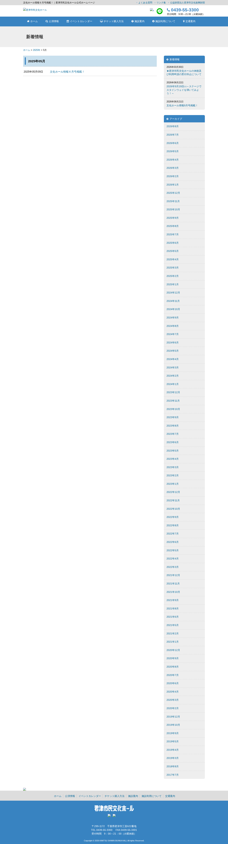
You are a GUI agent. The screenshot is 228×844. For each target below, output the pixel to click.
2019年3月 (173, 758)
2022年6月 (173, 542)
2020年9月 (173, 658)
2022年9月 (173, 517)
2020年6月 (173, 683)
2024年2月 (173, 375)
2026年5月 (173, 151)
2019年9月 (173, 733)
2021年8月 (173, 608)
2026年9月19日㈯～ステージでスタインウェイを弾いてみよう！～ (184, 90)
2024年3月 (173, 367)
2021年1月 (173, 641)
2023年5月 (173, 450)
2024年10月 (173, 309)
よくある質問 (145, 2)
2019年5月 (173, 741)
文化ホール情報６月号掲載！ (67, 71)
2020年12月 (173, 650)
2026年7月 (173, 134)
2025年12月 (173, 192)
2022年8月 (173, 525)
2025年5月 (173, 251)
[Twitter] (110, 816)
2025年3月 (173, 267)
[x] (152, 10)
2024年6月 (173, 342)
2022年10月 (173, 508)
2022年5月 (173, 550)
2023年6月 (173, 442)
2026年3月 (173, 167)
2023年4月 (173, 458)
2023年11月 (173, 400)
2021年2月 (173, 633)
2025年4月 (173, 259)
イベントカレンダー (90, 796)
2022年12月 (173, 492)
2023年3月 (173, 467)
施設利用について (152, 796)
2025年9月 (173, 217)
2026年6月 (173, 143)
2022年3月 (173, 567)
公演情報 (70, 796)
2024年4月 (173, 359)
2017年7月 (173, 774)
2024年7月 (173, 334)
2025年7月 (173, 234)
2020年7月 (173, 675)
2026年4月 (173, 159)
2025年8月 (173, 226)
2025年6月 (173, 242)
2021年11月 (173, 583)
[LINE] (160, 13)
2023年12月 (173, 392)
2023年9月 (173, 417)
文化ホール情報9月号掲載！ (182, 105)
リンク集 (161, 2)
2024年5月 (173, 350)
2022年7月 (173, 533)
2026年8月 (173, 126)
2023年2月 (173, 475)
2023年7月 (173, 433)
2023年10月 (173, 409)
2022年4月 (173, 558)
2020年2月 (173, 708)
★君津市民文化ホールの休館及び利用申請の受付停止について (184, 72)
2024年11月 (173, 301)
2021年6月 (173, 616)
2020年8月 (173, 666)
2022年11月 (173, 500)
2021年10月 (173, 591)
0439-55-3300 (185, 9)
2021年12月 (173, 575)
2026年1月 (173, 184)
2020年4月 (173, 691)
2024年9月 (173, 317)
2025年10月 (173, 209)
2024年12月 (173, 292)
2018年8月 (173, 766)
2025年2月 (173, 276)
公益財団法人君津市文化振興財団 (187, 2)
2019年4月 (173, 749)
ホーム (26, 50)
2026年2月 (173, 176)
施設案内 (133, 796)
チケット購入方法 (115, 796)
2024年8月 (173, 326)
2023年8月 (173, 425)
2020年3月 (173, 699)
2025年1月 (173, 284)
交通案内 (170, 796)
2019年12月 (173, 716)
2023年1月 (173, 483)
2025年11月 (173, 201)
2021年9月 (173, 600)
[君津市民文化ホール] (35, 10)
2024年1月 (173, 384)
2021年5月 (173, 625)
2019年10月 (173, 724)
